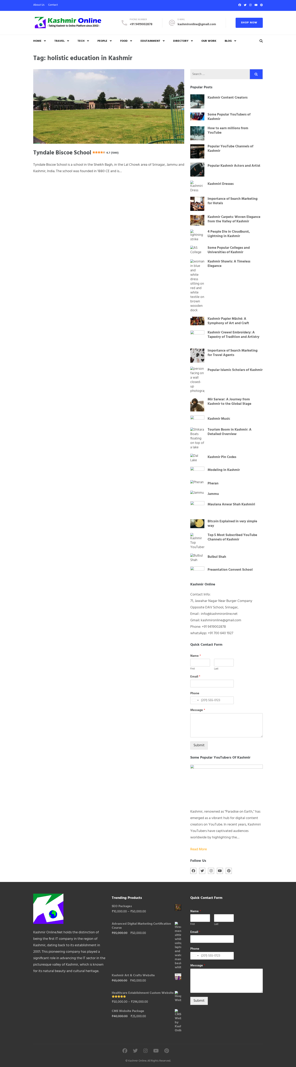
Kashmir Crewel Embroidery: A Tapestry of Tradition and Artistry (233, 334)
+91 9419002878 (141, 24)
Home (37, 41)
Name (195, 656)
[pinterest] (261, 5)
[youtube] (256, 5)
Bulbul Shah (217, 557)
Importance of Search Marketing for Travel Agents (233, 353)
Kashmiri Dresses (221, 184)
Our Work (208, 41)
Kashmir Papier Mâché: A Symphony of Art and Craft (228, 321)
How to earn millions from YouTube (228, 130)
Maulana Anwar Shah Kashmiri (231, 504)
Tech (81, 41)
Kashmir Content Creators (227, 98)
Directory (180, 41)
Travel (59, 41)
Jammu (213, 494)
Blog (228, 41)
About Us (39, 5)
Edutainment (150, 41)
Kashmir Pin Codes (222, 457)
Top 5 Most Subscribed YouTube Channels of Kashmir (232, 537)
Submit (199, 745)
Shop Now (249, 22)
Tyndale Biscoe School (76, 153)
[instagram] (250, 5)
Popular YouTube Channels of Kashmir (230, 148)
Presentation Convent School (230, 570)
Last (216, 669)
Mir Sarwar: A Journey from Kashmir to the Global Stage (229, 401)
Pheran (213, 483)
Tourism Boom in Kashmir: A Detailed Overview (229, 432)
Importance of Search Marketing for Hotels (233, 201)
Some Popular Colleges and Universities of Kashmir (229, 250)
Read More (198, 849)
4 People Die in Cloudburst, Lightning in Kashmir (229, 234)
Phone (194, 693)
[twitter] (245, 5)
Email (195, 677)
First (192, 669)
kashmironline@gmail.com (197, 24)
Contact (53, 5)
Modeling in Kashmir (224, 470)
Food (124, 41)
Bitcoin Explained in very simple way (232, 523)
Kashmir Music (219, 419)
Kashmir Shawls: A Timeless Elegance (229, 263)
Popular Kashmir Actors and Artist (234, 166)
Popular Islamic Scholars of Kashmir (235, 370)
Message (197, 710)
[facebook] (239, 5)
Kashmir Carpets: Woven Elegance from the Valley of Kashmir (234, 219)
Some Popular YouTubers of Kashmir (229, 116)
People (102, 41)
